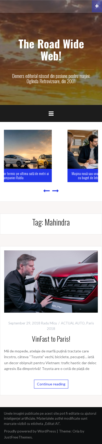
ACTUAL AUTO (73, 323)
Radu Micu (49, 323)
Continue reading (51, 384)
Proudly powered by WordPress (30, 431)
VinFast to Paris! (51, 339)
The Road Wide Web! (51, 49)
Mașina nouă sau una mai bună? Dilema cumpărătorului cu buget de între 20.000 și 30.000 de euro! (58, 175)
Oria (76, 431)
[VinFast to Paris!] (51, 281)
